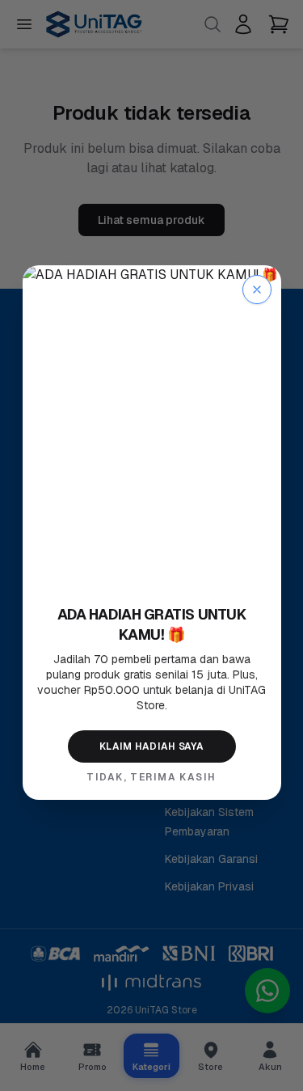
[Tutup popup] (256, 289)
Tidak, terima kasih (151, 777)
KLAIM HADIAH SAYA (151, 746)
